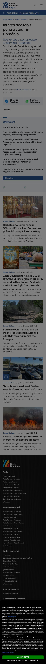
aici (40, 626)
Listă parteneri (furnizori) (8, 652)
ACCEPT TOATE (23, 657)
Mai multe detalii (12, 616)
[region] (23, 632)
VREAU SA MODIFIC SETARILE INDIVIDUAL (23, 660)
